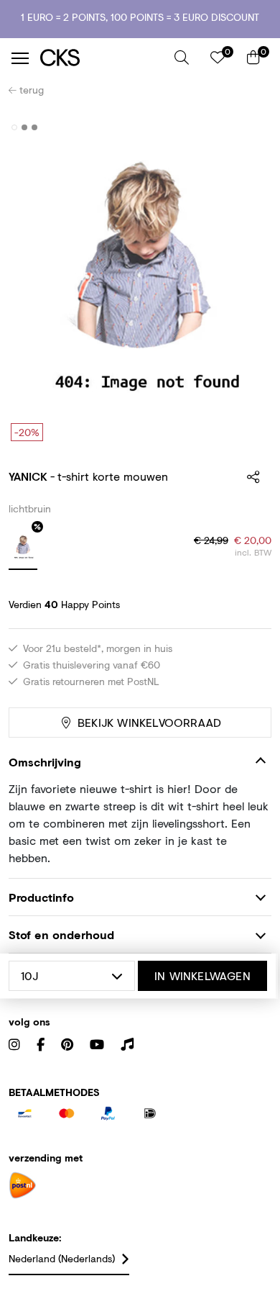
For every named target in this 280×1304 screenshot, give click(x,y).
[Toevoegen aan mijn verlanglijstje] (250, 128)
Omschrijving (45, 761)
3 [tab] (34, 127)
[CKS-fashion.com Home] (102, 58)
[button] (182, 57)
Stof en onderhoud (61, 934)
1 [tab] (15, 127)
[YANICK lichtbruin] (23, 548)
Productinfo (41, 897)
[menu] (20, 58)
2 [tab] (24, 127)
